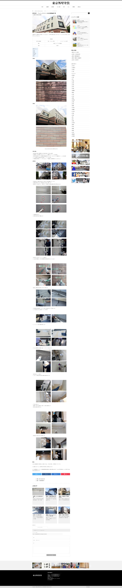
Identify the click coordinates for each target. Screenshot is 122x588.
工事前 (34, 50)
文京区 (73, 96)
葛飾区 (73, 128)
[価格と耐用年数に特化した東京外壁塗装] (61, 5)
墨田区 (73, 92)
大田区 (73, 94)
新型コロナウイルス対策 (75, 52)
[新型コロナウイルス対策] (46, 565)
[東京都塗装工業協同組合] (65, 565)
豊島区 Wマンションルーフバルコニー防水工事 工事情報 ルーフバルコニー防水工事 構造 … (51, 518)
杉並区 (73, 103)
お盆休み (73, 69)
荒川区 (73, 126)
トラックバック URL (34, 532)
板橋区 (73, 105)
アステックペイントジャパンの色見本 (82, 26)
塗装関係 (73, 90)
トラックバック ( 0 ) (40, 527)
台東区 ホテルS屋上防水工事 (76, 54)
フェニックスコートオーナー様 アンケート (51, 148)
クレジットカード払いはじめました (82, 32)
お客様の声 (73, 67)
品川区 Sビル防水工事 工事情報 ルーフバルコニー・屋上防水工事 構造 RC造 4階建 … (38, 517)
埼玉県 (73, 88)
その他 (73, 71)
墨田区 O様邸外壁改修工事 (51, 496)
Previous (31, 566)
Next (90, 566)
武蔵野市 (73, 109)
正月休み (73, 107)
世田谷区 (73, 75)
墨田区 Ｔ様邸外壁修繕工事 (40, 480)
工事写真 (34, 54)
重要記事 (73, 134)
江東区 (73, 113)
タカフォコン (74, 73)
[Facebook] (89, 587)
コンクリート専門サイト (80, 38)
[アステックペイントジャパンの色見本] (75, 565)
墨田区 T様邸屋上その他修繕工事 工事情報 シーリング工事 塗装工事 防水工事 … (64, 500)
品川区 (73, 86)
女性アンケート (79, 44)
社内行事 (73, 122)
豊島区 (73, 130)
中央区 (73, 77)
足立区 (73, 132)
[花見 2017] (84, 565)
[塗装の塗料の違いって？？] (37, 565)
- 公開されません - (36, 540)
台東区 (73, 84)
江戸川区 (73, 111)
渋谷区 (73, 115)
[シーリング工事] (56, 565)
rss (87, 587)
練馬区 (73, 124)
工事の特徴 (34, 53)
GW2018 (73, 65)
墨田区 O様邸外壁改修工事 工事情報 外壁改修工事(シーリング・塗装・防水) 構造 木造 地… (51, 499)
